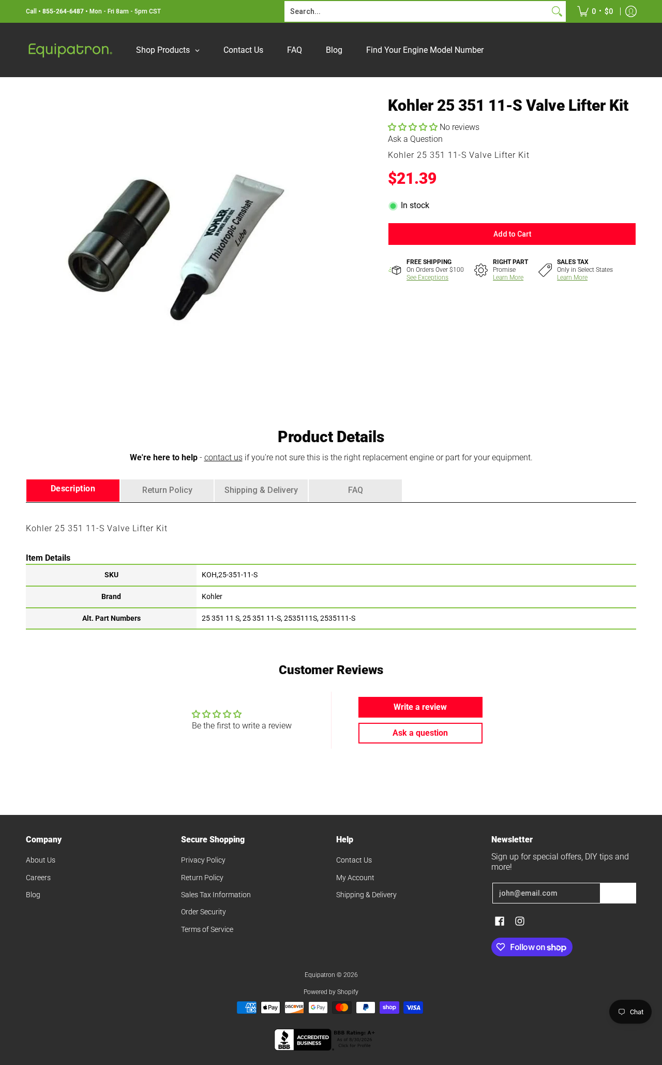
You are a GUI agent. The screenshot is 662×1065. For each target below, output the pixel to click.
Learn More (508, 277)
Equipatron (320, 975)
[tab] (72, 490)
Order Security (203, 912)
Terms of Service (207, 929)
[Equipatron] (70, 50)
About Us (40, 860)
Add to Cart (512, 234)
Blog (33, 895)
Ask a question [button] (420, 733)
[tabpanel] (331, 565)
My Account (355, 877)
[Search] (557, 11)
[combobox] (417, 11)
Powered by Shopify (331, 992)
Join (618, 893)
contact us (223, 457)
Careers (38, 877)
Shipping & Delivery (366, 895)
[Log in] (631, 11)
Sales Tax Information (216, 895)
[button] (414, 127)
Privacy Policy (203, 860)
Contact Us (354, 860)
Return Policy (202, 877)
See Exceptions (427, 277)
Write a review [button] (420, 707)
